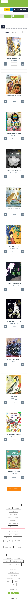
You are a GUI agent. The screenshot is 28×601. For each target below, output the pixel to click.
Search (7, 16)
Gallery (17, 508)
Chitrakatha (9, 544)
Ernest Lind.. (14, 473)
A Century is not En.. (14, 321)
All (9, 534)
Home (8, 505)
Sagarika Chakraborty (14, 286)
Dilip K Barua (14, 60)
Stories (6, 561)
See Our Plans (13, 572)
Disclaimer (13, 511)
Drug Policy (13, 520)
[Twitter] (12, 593)
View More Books (14, 489)
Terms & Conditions (13, 517)
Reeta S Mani (14, 98)
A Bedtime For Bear (14, 209)
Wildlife (8, 538)
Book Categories (20, 10)
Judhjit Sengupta (14, 399)
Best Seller (18, 541)
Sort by (7, 32)
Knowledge (8, 558)
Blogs (9, 508)
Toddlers (9, 564)
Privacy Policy (13, 514)
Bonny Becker (14, 211)
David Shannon (14, 135)
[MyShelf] (22, 64)
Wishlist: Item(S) (18, 16)
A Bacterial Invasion (14, 95)
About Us (17, 505)
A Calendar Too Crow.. (14, 283)
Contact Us (13, 526)
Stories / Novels (17, 561)
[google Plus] (14, 593)
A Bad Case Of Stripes (14, 133)
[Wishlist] (5, 64)
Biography (8, 541)
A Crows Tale (14, 396)
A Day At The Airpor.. (14, 434)
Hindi (9, 555)
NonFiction (18, 558)
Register (17, 6)
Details (14, 64)
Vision (8, 581)
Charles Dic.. (14, 361)
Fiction (18, 544)
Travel (16, 534)
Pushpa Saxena (14, 248)
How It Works (13, 575)
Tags (13, 584)
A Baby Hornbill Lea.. (14, 58)
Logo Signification (13, 523)
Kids (17, 555)
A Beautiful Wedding (14, 170)
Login (10, 6)
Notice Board (9, 578)
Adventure (17, 538)
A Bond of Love (14, 246)
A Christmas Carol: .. (14, 359)
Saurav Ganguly (14, 323)
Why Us (17, 581)
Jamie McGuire (14, 172)
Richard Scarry (14, 436)
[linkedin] (17, 593)
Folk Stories (8, 547)
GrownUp (18, 547)
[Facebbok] (9, 593)
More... (18, 564)
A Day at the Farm (14, 471)
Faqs (19, 578)
